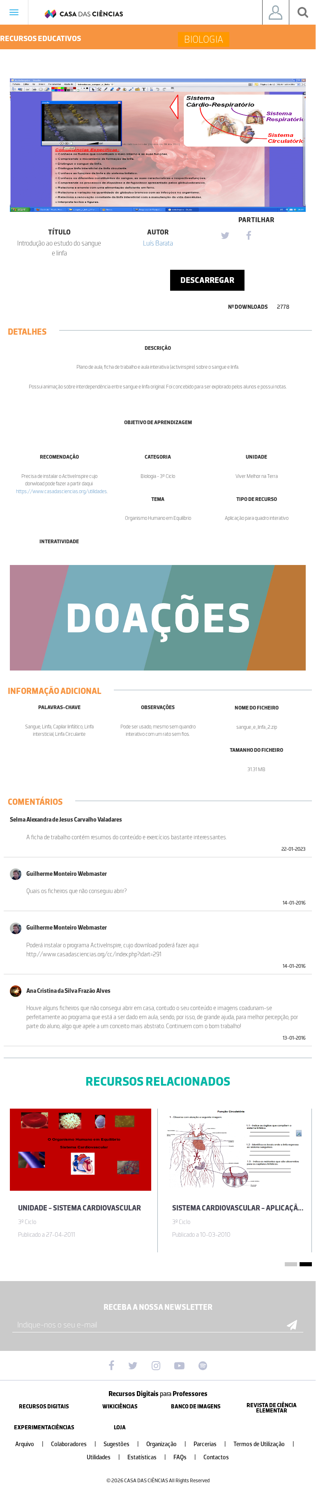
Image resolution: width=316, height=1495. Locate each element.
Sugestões (121, 1444)
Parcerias (210, 1444)
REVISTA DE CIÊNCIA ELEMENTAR (272, 1408)
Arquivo (29, 1444)
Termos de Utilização (263, 1444)
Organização (166, 1444)
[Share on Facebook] (248, 236)
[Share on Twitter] (224, 236)
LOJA (120, 1427)
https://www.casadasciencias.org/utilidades (61, 491)
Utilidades (103, 1457)
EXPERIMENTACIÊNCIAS (44, 1427)
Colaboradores (73, 1444)
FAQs (184, 1457)
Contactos (216, 1457)
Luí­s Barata (158, 243)
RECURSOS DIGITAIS (44, 1406)
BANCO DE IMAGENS (196, 1406)
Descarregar (207, 280)
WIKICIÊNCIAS (120, 1406)
